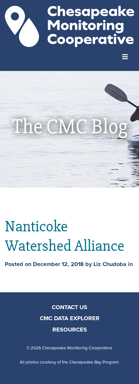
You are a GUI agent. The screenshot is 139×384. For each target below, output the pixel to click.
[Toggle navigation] (125, 56)
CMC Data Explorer (70, 318)
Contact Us (69, 307)
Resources (69, 330)
